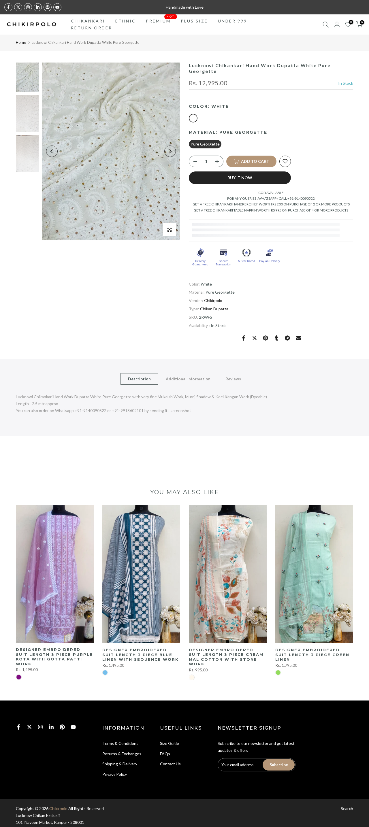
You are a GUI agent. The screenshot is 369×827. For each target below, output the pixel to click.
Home (21, 42)
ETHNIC (125, 20)
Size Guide (169, 743)
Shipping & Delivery (119, 763)
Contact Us (170, 763)
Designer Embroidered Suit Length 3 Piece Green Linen (312, 654)
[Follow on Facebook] (8, 7)
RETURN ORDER (91, 27)
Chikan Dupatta (214, 308)
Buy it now (239, 177)
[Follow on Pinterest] (48, 7)
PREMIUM (160, 20)
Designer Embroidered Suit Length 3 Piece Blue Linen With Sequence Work (140, 654)
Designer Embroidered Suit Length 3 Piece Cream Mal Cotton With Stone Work (226, 656)
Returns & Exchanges (121, 753)
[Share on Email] (298, 338)
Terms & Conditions (120, 743)
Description (139, 378)
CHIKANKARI (88, 20)
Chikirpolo (213, 300)
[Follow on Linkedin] (38, 7)
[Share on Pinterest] (265, 338)
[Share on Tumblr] (276, 338)
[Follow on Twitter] (18, 7)
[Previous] (52, 151)
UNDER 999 (232, 20)
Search (347, 808)
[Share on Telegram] (287, 338)
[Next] (170, 151)
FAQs (165, 753)
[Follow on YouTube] (57, 7)
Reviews (233, 378)
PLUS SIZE (194, 20)
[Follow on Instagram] (28, 7)
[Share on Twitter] (254, 338)
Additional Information (188, 378)
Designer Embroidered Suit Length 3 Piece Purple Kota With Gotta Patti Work (54, 656)
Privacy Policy (114, 774)
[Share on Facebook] (243, 338)
